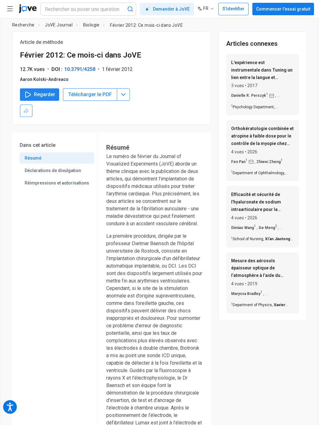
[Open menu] (10, 9)
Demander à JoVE (171, 9)
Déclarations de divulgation (53, 170)
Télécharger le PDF (90, 94)
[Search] (130, 9)
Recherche (23, 24)
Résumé (33, 158)
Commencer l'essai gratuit (283, 9)
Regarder (44, 94)
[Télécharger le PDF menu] (123, 94)
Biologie (91, 24)
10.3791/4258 (79, 69)
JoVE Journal (59, 24)
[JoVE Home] (28, 8)
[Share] (26, 111)
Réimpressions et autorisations (57, 182)
